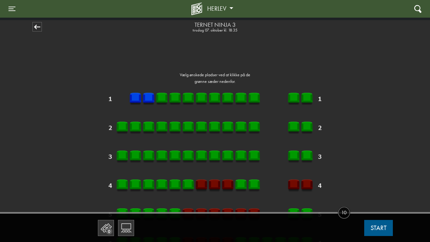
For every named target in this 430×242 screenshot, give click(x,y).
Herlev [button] (217, 8)
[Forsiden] (197, 9)
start (379, 228)
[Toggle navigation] (417, 8)
